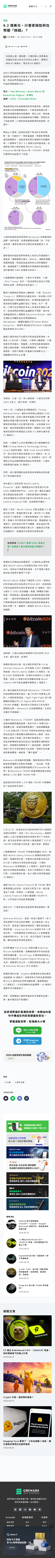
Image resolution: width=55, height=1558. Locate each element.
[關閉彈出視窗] (52, 1526)
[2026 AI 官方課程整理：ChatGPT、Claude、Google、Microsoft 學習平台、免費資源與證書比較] (11, 1225)
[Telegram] (25, 1509)
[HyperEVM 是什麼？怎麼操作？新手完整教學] (11, 1259)
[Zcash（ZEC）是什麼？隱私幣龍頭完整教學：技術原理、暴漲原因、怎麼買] (11, 1273)
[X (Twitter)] (20, 1509)
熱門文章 (20, 1082)
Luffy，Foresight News (23, 98)
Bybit (44, 1525)
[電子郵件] (5, 1098)
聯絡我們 (10, 1525)
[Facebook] (19, 1098)
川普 (8, 1082)
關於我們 (10, 1522)
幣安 (44, 1522)
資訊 (5, 20)
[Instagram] (35, 1509)
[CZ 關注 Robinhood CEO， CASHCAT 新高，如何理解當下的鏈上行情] (11, 1243)
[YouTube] (30, 1509)
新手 (27, 1522)
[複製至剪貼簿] (26, 1098)
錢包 (27, 1525)
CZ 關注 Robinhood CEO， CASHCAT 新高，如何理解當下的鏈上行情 (33, 1242)
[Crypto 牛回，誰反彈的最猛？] (27, 1377)
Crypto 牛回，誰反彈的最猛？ (18, 1397)
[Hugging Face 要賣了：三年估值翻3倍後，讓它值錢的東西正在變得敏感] (27, 1421)
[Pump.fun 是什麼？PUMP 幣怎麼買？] (11, 1288)
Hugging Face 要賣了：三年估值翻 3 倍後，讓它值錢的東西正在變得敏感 (27, 1443)
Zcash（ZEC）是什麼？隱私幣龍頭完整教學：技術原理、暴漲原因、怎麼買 (33, 1272)
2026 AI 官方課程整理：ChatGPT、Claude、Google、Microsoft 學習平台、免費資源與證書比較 (33, 1225)
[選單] (50, 6)
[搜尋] (46, 6)
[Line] (12, 1098)
